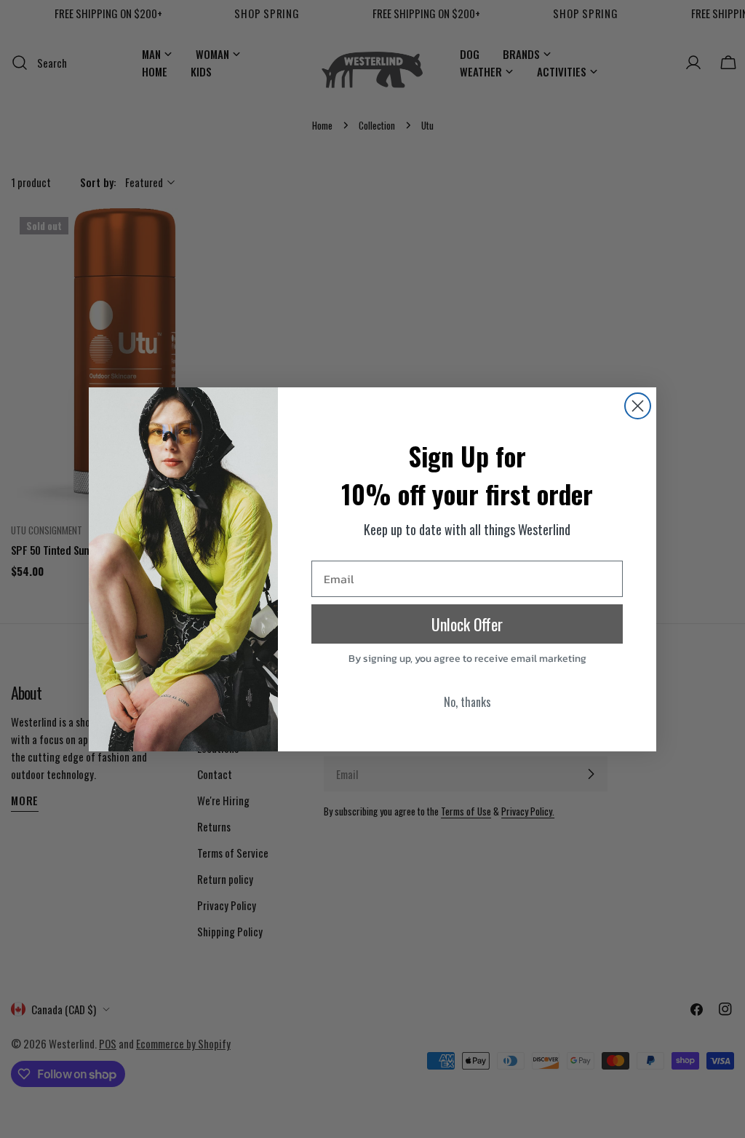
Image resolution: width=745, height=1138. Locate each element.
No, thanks (467, 702)
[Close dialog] (637, 406)
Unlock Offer (467, 624)
